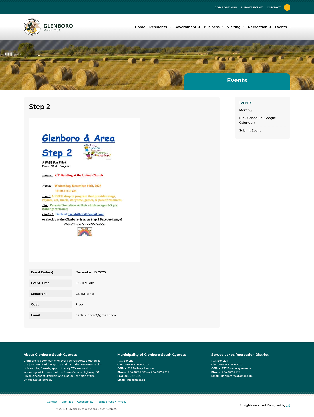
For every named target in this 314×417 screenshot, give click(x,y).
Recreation (257, 27)
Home (140, 27)
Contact (274, 7)
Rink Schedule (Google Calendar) (257, 120)
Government (185, 27)
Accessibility (85, 401)
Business (212, 27)
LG (288, 405)
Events (281, 27)
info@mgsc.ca (135, 379)
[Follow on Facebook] (287, 7)
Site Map (67, 401)
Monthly (245, 110)
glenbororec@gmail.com (236, 376)
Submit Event (252, 7)
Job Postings (226, 7)
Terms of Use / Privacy (111, 401)
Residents (158, 27)
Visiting (234, 27)
